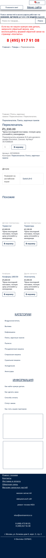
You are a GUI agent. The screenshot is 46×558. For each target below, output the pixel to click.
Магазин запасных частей (15, 487)
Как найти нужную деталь (14, 386)
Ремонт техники (10, 475)
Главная (5, 114)
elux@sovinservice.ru (23, 515)
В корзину (18, 147)
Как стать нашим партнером (16, 409)
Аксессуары (9, 371)
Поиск (40, 21)
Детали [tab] (5, 169)
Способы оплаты (11, 398)
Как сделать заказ (11, 392)
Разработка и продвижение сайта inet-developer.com (23, 544)
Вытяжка (8, 326)
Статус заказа (10, 403)
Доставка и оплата (11, 481)
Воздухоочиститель (12, 321)
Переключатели (15, 116)
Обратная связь (10, 484)
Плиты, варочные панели (28, 120)
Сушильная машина (12, 360)
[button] (11, 7)
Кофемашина (10, 332)
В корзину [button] (8, 244)
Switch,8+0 (27, 179)
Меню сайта (34, 7)
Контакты (6, 478)
